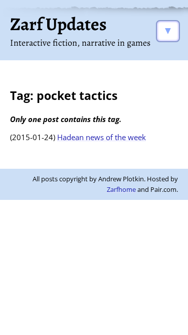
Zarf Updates (58, 24)
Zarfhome (121, 189)
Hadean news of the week (101, 137)
